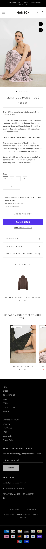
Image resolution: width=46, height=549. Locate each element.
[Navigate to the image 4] (24, 91)
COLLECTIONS (9, 395)
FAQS (5, 432)
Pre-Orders (7, 428)
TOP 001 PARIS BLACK (23, 367)
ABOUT (6, 411)
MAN (5, 399)
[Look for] (38, 12)
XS (5, 179)
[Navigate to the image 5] (26, 91)
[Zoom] (41, 24)
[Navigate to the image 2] (19, 91)
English (30, 509)
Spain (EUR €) (15, 509)
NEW (5, 387)
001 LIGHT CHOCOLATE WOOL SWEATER (23, 298)
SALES (5, 391)
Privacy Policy (8, 440)
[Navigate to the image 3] (21, 91)
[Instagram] (4, 498)
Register (11, 468)
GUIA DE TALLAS (14, 246)
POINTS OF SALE (10, 407)
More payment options (23, 227)
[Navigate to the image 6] (29, 91)
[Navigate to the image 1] (16, 91)
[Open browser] (3, 13)
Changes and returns (11, 420)
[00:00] (23, 52)
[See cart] (43, 12)
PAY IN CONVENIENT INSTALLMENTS (23, 254)
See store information (12, 207)
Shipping (6, 424)
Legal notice (8, 436)
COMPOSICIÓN (12, 239)
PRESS (5, 403)
